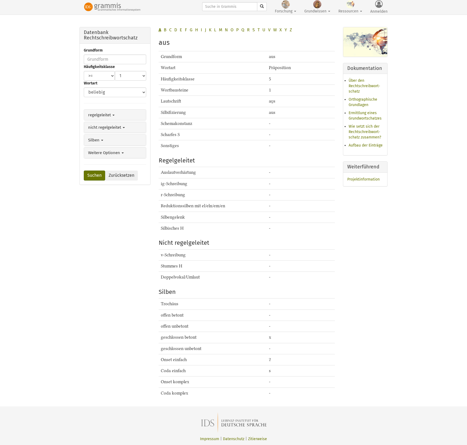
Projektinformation (363, 179)
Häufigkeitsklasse (99, 66)
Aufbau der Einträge (366, 145)
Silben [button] (94, 140)
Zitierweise (257, 439)
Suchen (94, 175)
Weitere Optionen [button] (104, 152)
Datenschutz (233, 439)
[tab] (115, 115)
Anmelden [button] (379, 11)
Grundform (93, 50)
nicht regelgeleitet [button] (105, 127)
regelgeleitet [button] (100, 115)
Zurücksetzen (121, 175)
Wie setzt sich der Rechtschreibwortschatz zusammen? (365, 132)
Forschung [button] (284, 11)
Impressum (209, 439)
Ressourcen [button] (348, 11)
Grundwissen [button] (316, 11)
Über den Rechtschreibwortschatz (364, 86)
